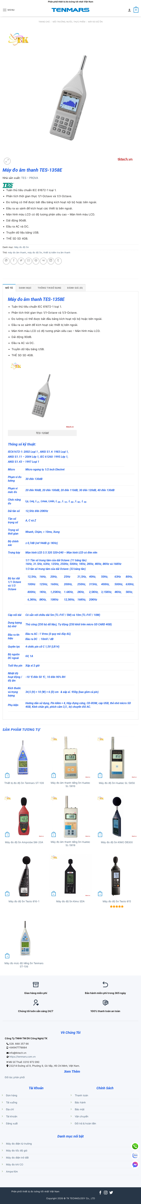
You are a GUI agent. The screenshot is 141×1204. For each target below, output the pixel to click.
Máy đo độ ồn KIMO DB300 (117, 842)
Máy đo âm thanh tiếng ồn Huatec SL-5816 (70, 784)
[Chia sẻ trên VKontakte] (43, 261)
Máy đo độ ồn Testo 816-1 (24, 901)
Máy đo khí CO (14, 1164)
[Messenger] (135, 1164)
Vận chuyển (81, 1116)
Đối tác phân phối (15, 1077)
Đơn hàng (11, 1095)
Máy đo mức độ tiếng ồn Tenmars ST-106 (24, 965)
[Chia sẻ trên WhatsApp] (6, 261)
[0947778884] (135, 1146)
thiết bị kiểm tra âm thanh (56, 252)
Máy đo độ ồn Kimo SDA (70, 901)
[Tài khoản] (129, 10)
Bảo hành (80, 1102)
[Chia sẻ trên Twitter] (21, 261)
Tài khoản (11, 1116)
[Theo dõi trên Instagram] (105, 1193)
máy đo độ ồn (35, 252)
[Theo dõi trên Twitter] (111, 1193)
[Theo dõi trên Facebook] (100, 1193)
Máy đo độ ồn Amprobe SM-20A (24, 842)
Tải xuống (11, 1102)
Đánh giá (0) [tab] (75, 288)
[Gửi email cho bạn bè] (28, 261)
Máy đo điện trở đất (17, 1157)
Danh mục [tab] (25, 288)
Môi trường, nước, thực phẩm (69, 22)
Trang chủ (44, 22)
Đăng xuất (12, 1123)
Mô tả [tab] (9, 288)
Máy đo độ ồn (95, 22)
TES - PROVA (29, 178)
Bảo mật (79, 1109)
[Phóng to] (7, 161)
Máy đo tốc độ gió (16, 1150)
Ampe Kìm (12, 1171)
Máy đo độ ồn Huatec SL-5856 (117, 782)
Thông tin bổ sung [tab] (49, 288)
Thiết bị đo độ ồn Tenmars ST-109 (24, 782)
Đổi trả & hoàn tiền (85, 1123)
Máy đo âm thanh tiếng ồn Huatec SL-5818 (70, 843)
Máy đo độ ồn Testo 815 (117, 901)
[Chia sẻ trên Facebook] (13, 261)
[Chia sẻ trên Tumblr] (58, 261)
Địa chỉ (10, 1109)
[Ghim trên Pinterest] (35, 261)
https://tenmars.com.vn (22, 1056)
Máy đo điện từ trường (19, 1143)
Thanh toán (81, 1095)
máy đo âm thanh (17, 252)
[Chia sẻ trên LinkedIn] (50, 261)
